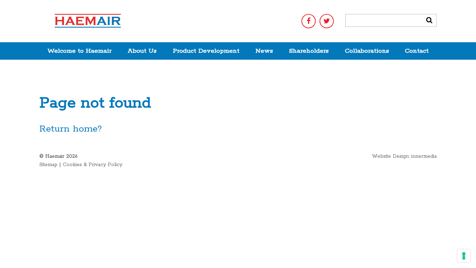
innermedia (424, 156)
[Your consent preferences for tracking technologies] (463, 255)
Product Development (206, 51)
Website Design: (390, 156)
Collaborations (367, 51)
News (264, 51)
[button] (429, 20)
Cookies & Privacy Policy (92, 165)
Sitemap (48, 165)
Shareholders (309, 51)
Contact (417, 51)
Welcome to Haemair (79, 51)
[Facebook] (308, 21)
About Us (142, 51)
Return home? (70, 129)
